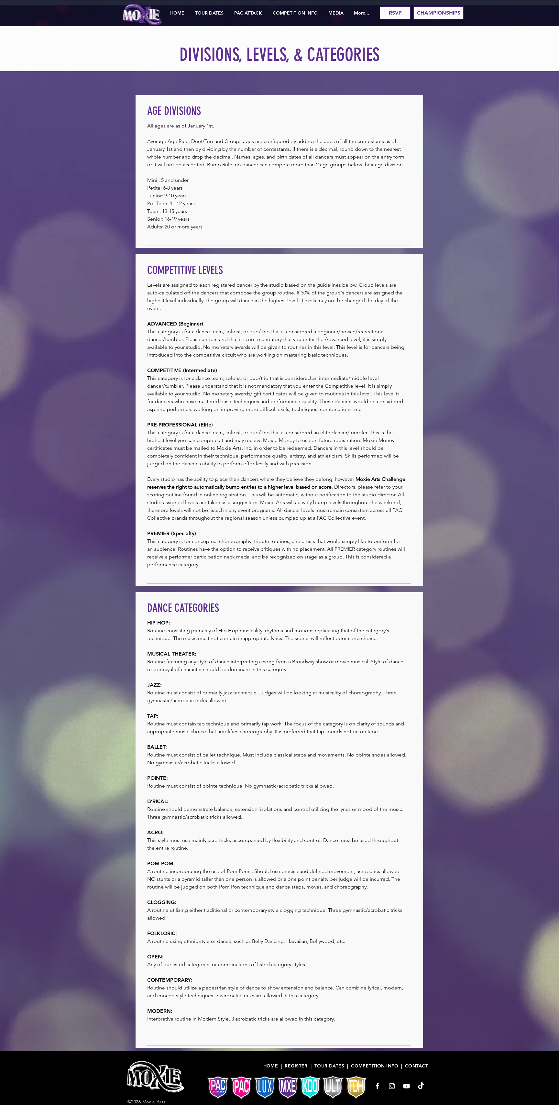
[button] (209, 12)
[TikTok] (421, 1086)
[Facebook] (377, 1086)
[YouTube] (406, 1086)
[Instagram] (392, 1086)
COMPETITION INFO (374, 1066)
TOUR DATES (329, 1066)
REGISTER (297, 1066)
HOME (270, 1066)
